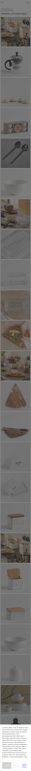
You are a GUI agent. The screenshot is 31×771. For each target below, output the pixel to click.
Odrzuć (15, 765)
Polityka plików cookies (24, 765)
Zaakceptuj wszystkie (6, 765)
